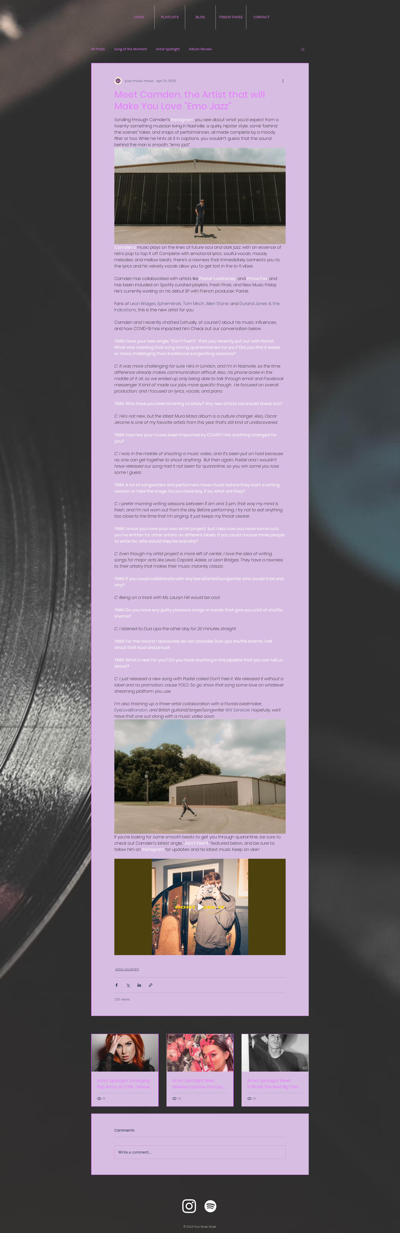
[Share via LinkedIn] (139, 985)
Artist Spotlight (168, 49)
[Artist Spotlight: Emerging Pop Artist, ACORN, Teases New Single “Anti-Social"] (124, 1053)
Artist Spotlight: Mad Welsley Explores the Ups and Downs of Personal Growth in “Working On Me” (199, 1084)
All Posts (98, 49)
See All (303, 1025)
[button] (303, 49)
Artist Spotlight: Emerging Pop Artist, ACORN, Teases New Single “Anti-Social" (123, 1084)
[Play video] (200, 907)
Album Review (200, 49)
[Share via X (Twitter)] (128, 985)
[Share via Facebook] (116, 985)
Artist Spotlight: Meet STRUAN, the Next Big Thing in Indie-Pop (274, 1084)
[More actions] (283, 81)
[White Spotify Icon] (210, 1206)
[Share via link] (150, 985)
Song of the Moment (130, 49)
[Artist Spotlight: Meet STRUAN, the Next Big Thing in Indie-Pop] (275, 1053)
